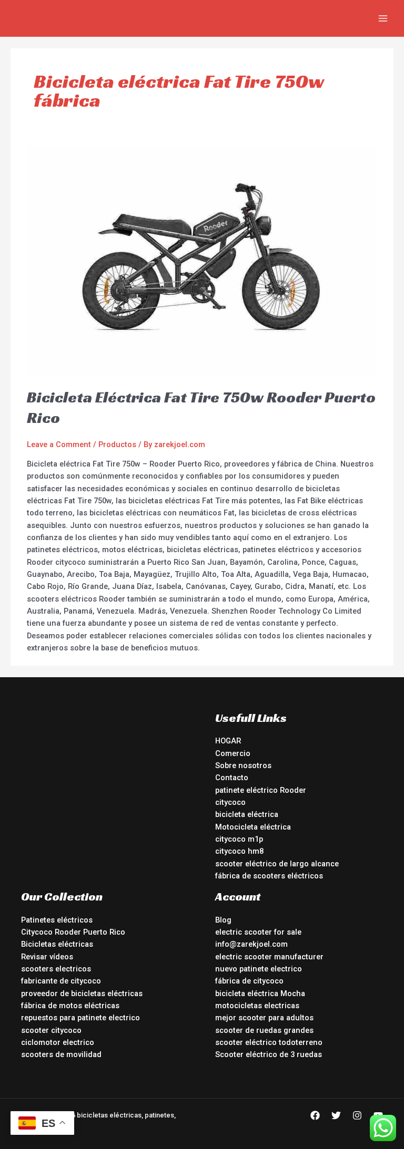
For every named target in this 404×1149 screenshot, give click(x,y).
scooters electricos (56, 969)
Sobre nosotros (243, 765)
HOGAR (228, 741)
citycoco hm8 (239, 851)
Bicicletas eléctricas (57, 944)
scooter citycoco (51, 1030)
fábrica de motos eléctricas (70, 1005)
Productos (117, 444)
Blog (223, 920)
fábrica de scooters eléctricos (269, 876)
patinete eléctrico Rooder (260, 790)
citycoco (230, 802)
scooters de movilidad (61, 1054)
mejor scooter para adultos (264, 1017)
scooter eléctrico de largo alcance (277, 863)
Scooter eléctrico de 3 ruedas (268, 1054)
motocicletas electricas (257, 1005)
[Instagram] (357, 1115)
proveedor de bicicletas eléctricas (82, 993)
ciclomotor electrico (57, 1042)
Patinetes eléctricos (57, 920)
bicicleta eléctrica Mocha (260, 993)
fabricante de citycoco (61, 981)
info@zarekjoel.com (251, 944)
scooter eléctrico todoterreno (268, 1042)
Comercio (232, 753)
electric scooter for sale (258, 932)
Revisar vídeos (47, 956)
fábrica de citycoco (249, 981)
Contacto (231, 777)
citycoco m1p (239, 839)
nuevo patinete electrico (258, 969)
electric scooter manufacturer (269, 956)
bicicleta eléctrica (246, 814)
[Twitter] (336, 1115)
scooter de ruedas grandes (264, 1030)
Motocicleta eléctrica (253, 827)
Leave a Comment (59, 444)
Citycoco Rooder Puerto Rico (73, 932)
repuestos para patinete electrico (80, 1017)
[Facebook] (315, 1115)
